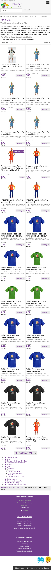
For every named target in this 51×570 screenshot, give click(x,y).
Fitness (9, 464)
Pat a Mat (10, 470)
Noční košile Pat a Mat (15, 473)
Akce (8, 459)
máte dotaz (21, 568)
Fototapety (10, 468)
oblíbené (31, 568)
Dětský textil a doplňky (14, 481)
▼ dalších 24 (24, 453)
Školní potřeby (11, 479)
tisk (47, 568)
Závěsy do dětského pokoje (16, 484)
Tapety (8, 466)
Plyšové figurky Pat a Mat (16, 476)
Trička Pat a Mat (13, 475)
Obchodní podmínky (24, 500)
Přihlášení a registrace (7, 1)
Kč (25, 10)
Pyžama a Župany (12, 483)
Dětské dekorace (12, 457)
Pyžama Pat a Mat (14, 471)
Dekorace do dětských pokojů (16, 461)
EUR (28, 10)
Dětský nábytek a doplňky (15, 463)
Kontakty (24, 505)
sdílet (40, 568)
